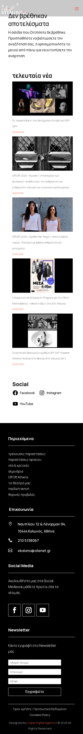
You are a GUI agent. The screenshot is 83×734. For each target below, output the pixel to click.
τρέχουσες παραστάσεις (27, 454)
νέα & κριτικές (18, 465)
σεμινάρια (15, 471)
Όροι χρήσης (22, 709)
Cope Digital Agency (41, 723)
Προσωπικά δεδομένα (50, 709)
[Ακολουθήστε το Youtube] (42, 610)
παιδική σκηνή (18, 488)
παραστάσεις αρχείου (24, 459)
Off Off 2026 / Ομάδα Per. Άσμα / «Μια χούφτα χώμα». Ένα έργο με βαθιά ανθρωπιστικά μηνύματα (40, 242)
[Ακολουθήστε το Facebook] (14, 610)
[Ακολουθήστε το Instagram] (28, 610)
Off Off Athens (18, 477)
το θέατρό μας (19, 483)
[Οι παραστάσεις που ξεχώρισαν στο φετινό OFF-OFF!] (42, 99)
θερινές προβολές (21, 494)
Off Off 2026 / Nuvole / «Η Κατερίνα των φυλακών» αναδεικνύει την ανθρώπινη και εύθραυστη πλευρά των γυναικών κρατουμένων (40, 181)
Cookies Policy (40, 715)
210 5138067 (28, 540)
